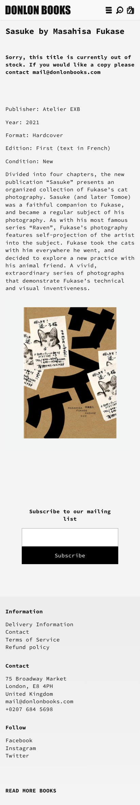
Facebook (19, 740)
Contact (17, 631)
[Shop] (109, 10)
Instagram (20, 748)
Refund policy (27, 647)
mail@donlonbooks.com (39, 701)
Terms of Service (32, 639)
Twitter (17, 755)
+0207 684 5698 (29, 709)
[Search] (120, 10)
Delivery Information (39, 624)
